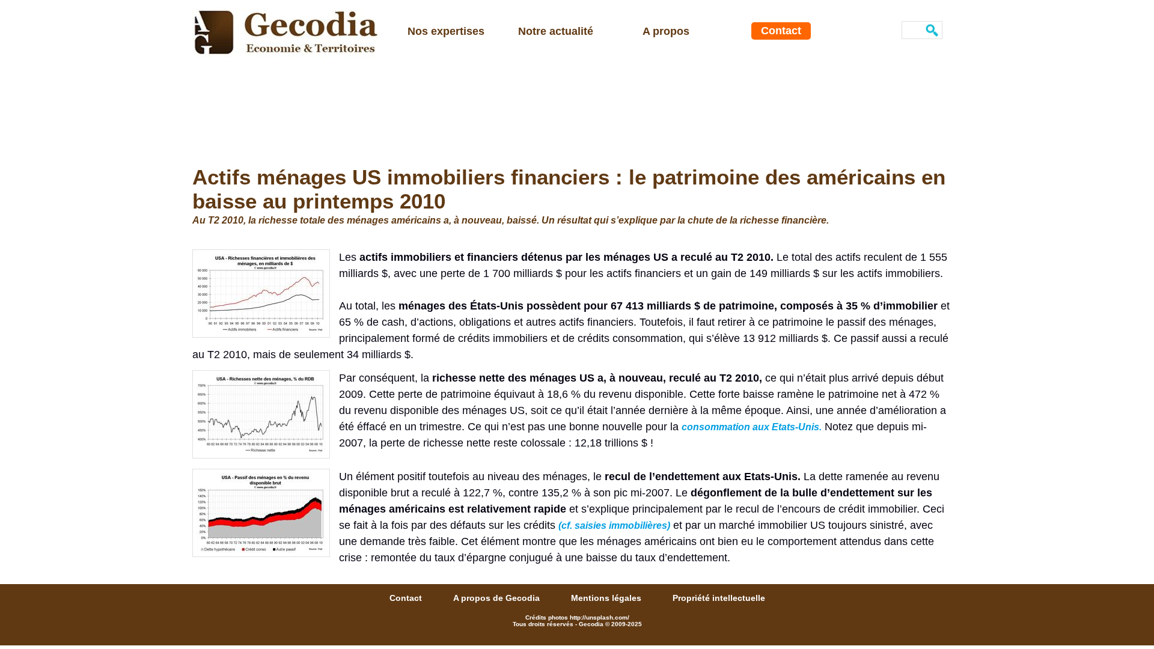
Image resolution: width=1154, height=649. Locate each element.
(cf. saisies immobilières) (614, 525)
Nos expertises (446, 31)
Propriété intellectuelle (719, 598)
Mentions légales (607, 598)
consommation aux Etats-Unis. (752, 427)
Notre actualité (555, 31)
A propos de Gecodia (497, 598)
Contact (781, 31)
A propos (666, 31)
